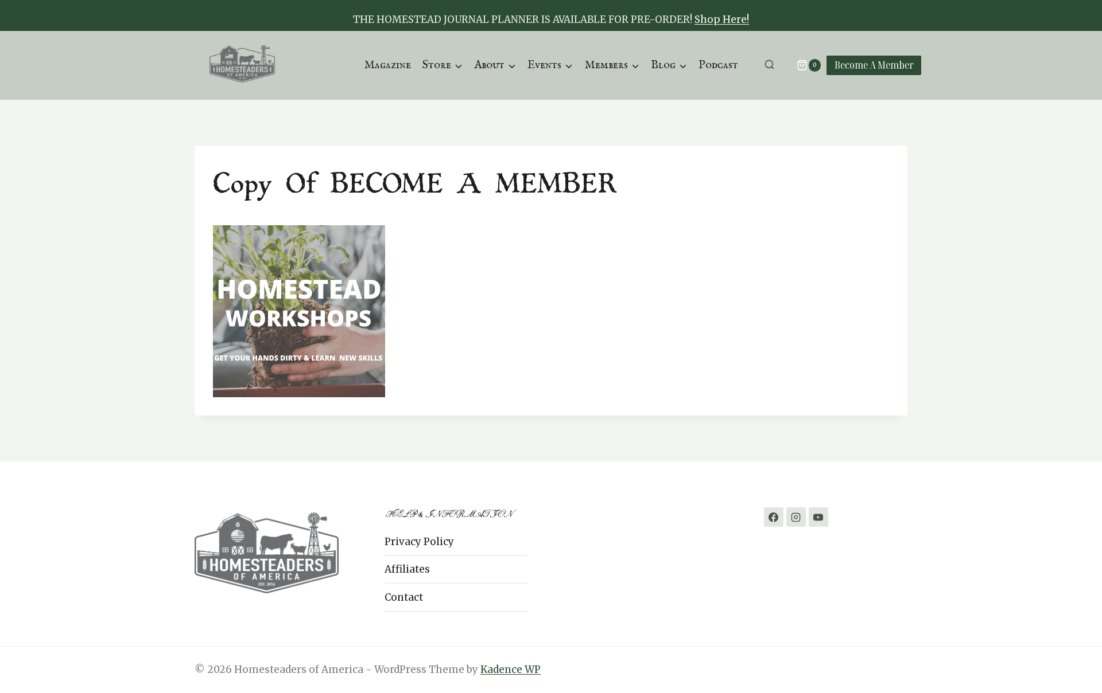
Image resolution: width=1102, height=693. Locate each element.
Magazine (387, 65)
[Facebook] (773, 517)
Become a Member (874, 64)
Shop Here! (721, 19)
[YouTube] (818, 517)
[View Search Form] (769, 65)
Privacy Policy (419, 541)
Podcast (718, 65)
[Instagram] (796, 517)
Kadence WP (510, 669)
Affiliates (407, 569)
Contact (404, 597)
